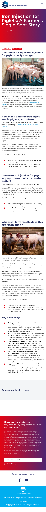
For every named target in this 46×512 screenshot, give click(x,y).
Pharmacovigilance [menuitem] (35, 498)
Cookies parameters (23, 494)
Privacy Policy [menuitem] (9, 498)
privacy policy (13, 434)
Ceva (23, 505)
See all (27, 390)
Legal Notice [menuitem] (21, 498)
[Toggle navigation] (41, 5)
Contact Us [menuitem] (23, 502)
